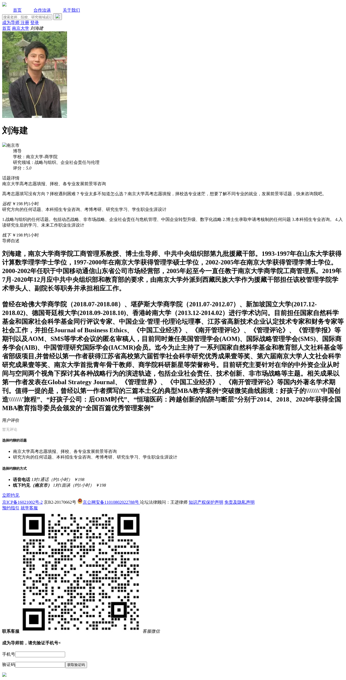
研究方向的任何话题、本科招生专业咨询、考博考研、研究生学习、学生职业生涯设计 (95, 457)
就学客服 (29, 508)
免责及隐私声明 (239, 502)
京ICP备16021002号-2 (22, 502)
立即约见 (10, 495)
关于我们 (71, 10)
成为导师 (11, 22)
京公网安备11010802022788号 (111, 502)
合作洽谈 (42, 10)
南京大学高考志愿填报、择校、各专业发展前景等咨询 (65, 451)
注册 (25, 22)
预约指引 (10, 508)
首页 (17, 10)
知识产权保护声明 (206, 502)
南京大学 (20, 28)
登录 (34, 22)
